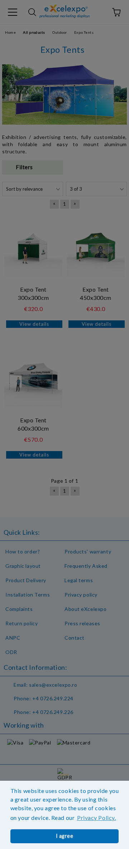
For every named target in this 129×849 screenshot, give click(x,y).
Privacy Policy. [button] (96, 817)
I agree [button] (64, 836)
